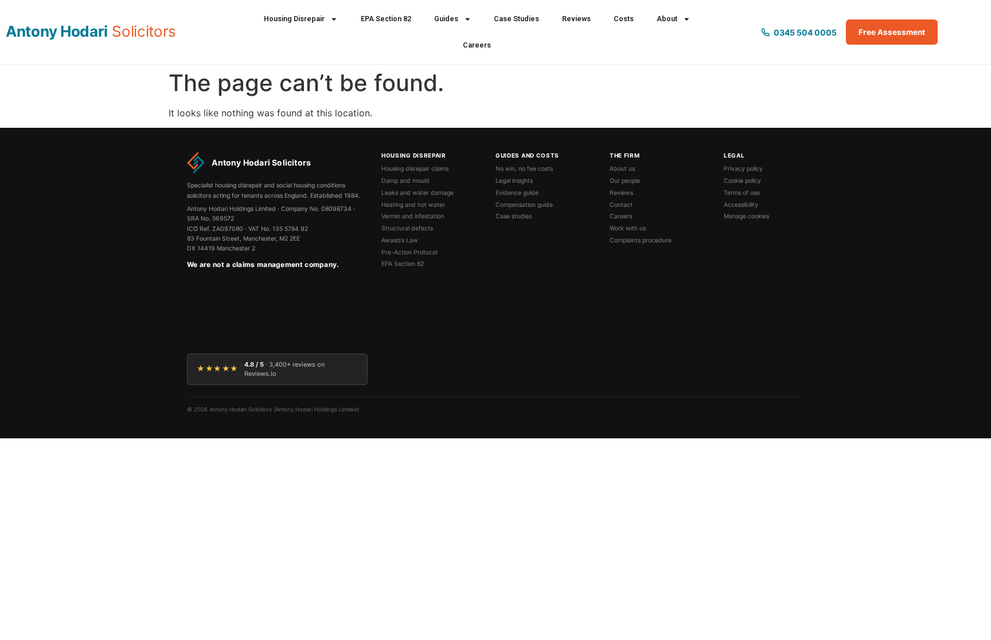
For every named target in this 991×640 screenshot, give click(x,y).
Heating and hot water (413, 205)
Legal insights (514, 180)
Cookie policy (742, 180)
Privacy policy (743, 168)
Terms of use (742, 193)
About (667, 18)
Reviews (576, 18)
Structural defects (407, 228)
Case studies (514, 216)
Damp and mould (405, 180)
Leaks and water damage (417, 193)
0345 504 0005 (805, 32)
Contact (621, 205)
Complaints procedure (641, 240)
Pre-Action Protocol (409, 252)
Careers (477, 45)
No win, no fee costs (524, 168)
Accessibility (741, 205)
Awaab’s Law (399, 240)
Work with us (628, 228)
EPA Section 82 (386, 18)
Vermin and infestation (412, 216)
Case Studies (516, 18)
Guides (446, 18)
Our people (625, 180)
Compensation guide (524, 205)
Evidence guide (517, 193)
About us (622, 168)
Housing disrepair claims (414, 168)
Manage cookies (746, 216)
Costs (624, 18)
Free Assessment (892, 32)
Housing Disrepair (294, 18)
